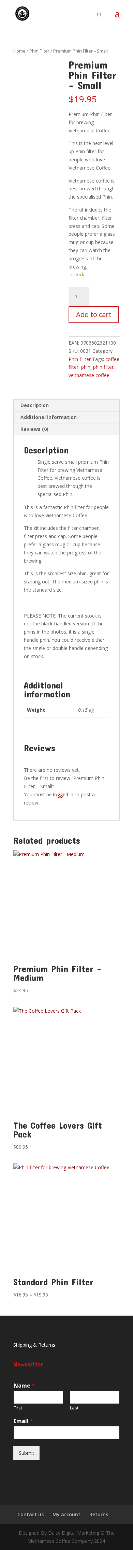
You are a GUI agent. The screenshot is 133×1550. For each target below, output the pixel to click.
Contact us (30, 1514)
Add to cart (94, 314)
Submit (26, 1453)
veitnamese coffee (89, 375)
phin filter (103, 367)
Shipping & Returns (34, 1345)
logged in (63, 794)
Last (74, 1408)
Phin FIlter (39, 51)
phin (85, 367)
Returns (98, 1514)
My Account (66, 1514)
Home (19, 51)
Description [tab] (34, 405)
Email (23, 1421)
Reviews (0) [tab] (34, 429)
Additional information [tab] (48, 417)
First (18, 1408)
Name (24, 1385)
